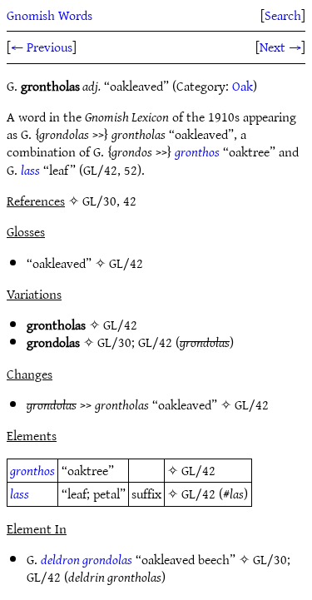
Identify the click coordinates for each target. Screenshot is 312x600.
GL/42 (126, 263)
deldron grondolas (86, 559)
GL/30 (114, 342)
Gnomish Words (49, 15)
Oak (242, 85)
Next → (280, 46)
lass (30, 169)
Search (283, 15)
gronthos (197, 151)
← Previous (41, 46)
